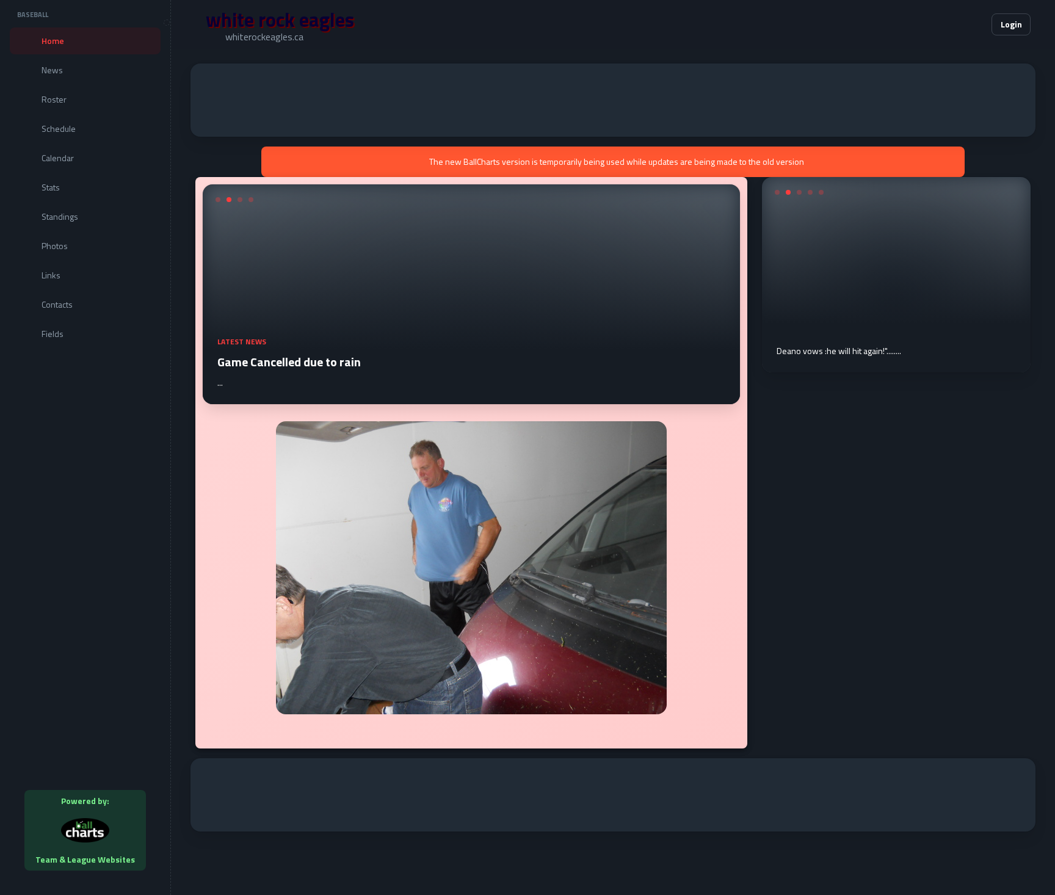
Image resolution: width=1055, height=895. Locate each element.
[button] (945, 24)
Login (1011, 24)
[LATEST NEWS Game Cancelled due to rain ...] (471, 397)
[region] (85, 447)
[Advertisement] (613, 100)
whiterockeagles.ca (264, 36)
